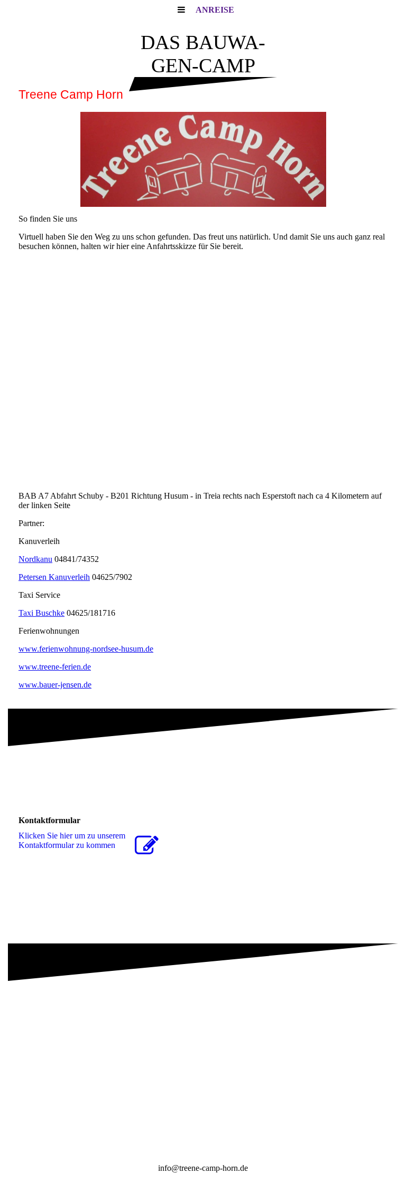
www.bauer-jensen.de (55, 684)
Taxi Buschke (41, 612)
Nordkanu (35, 559)
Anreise (215, 9)
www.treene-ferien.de (55, 666)
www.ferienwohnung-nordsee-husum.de (86, 648)
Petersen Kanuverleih (54, 577)
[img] (203, 159)
